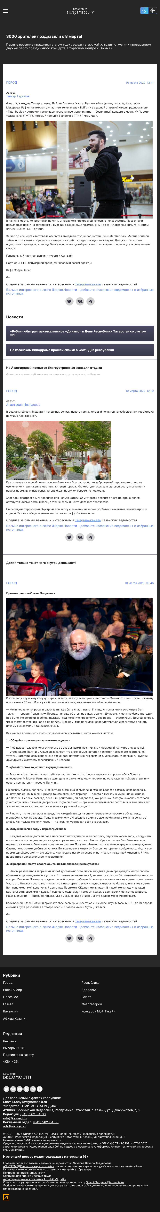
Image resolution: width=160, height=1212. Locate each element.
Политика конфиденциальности (24, 1172)
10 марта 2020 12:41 (140, 82)
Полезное (10, 997)
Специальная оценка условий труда (27, 1175)
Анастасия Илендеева (23, 405)
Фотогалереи (92, 1004)
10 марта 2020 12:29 (140, 390)
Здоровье (89, 990)
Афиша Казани (14, 1018)
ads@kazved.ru (14, 1126)
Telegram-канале (88, 284)
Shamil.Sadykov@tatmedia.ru (25, 1102)
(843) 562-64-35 (46, 1122)
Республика (91, 982)
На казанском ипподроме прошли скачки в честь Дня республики (62, 350)
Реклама (9, 1041)
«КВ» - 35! (11, 1061)
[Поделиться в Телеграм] (90, 301)
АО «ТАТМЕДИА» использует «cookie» (28, 1166)
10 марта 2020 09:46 (139, 583)
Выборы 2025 (13, 1048)
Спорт (86, 997)
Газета (8, 1004)
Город (11, 82)
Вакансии (10, 1011)
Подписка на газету (18, 1055)
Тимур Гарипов (18, 96)
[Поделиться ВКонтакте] (80, 301)
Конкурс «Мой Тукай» (98, 1011)
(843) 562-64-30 (33, 1114)
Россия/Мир (12, 990)
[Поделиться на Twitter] (69, 301)
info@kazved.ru (15, 1118)
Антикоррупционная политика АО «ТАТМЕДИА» (34, 1179)
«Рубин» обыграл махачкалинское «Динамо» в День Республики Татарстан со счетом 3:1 (78, 333)
